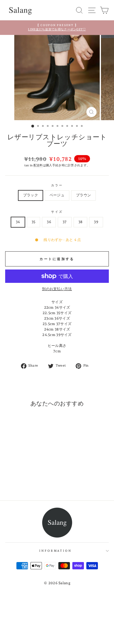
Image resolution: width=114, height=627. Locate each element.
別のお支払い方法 (57, 289)
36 (49, 222)
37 (65, 222)
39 (96, 222)
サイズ (57, 211)
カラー (57, 185)
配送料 (38, 165)
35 (34, 222)
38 (80, 222)
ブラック (30, 195)
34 (18, 222)
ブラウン (83, 195)
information (55, 550)
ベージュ (57, 195)
